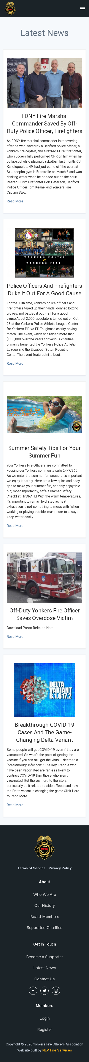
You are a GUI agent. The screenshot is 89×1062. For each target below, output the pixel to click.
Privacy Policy (60, 868)
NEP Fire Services (57, 1050)
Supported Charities (44, 927)
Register (44, 1029)
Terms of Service (31, 868)
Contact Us (44, 979)
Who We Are (44, 894)
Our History (44, 905)
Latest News (44, 968)
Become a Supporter (44, 957)
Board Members (44, 916)
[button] (82, 9)
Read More (15, 201)
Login (45, 1018)
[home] (10, 8)
